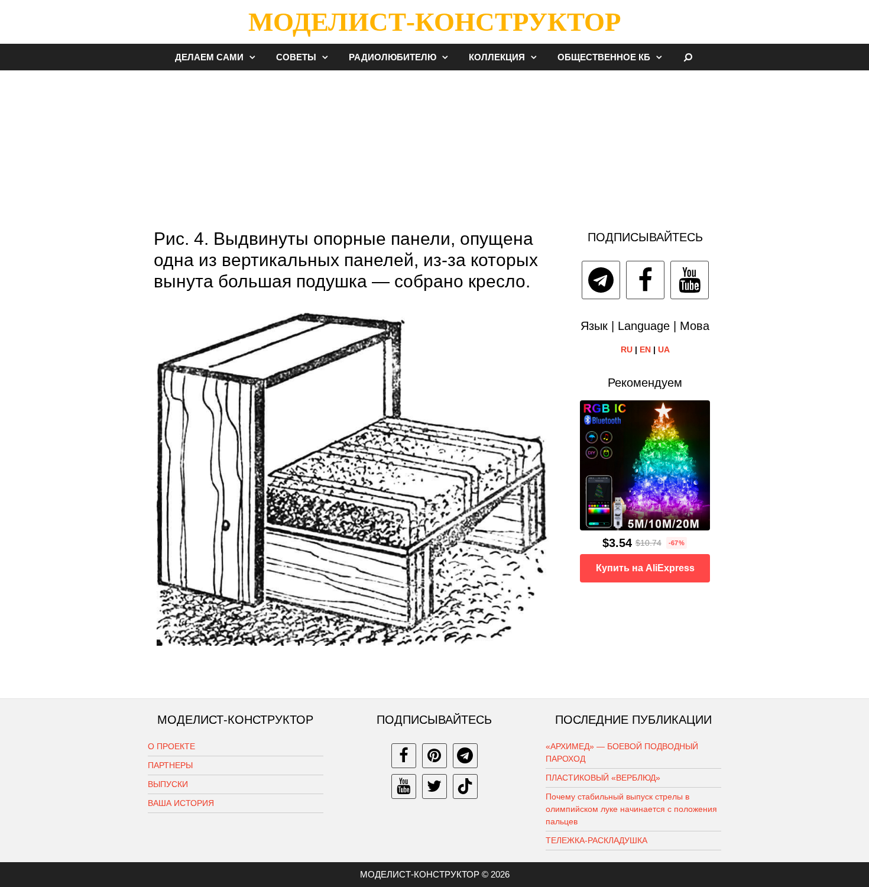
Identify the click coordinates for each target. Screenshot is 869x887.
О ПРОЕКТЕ (171, 746)
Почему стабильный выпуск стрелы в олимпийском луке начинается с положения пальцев (631, 809)
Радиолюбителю (392, 57)
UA (664, 349)
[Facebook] (645, 280)
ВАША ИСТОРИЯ (181, 803)
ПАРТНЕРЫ (170, 765)
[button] (255, 57)
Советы (296, 57)
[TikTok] (465, 786)
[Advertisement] (434, 144)
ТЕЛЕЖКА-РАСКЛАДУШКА (596, 840)
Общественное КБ (603, 57)
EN (645, 349)
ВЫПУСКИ (168, 784)
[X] (434, 786)
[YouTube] (689, 280)
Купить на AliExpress (645, 568)
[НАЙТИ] (688, 57)
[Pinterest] (434, 755)
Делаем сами (209, 57)
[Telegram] (601, 280)
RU (627, 349)
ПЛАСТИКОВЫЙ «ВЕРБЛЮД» (603, 777)
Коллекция (497, 57)
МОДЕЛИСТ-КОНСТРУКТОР (434, 22)
